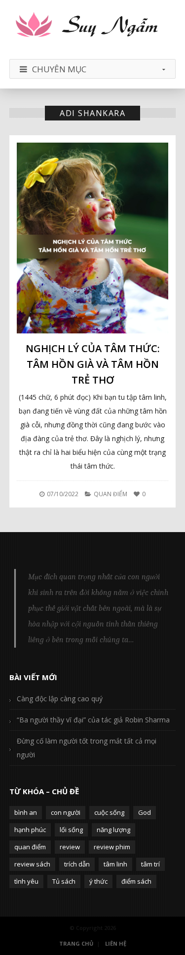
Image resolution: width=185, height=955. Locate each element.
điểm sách (136, 881)
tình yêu (26, 881)
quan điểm (30, 846)
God (144, 812)
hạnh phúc (30, 829)
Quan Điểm (110, 494)
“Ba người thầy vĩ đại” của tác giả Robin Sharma (93, 719)
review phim (112, 846)
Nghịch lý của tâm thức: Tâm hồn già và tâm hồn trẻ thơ (93, 364)
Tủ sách (63, 881)
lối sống (71, 829)
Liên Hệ (115, 943)
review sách (32, 864)
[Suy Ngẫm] (92, 25)
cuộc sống (109, 812)
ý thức (98, 881)
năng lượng (113, 829)
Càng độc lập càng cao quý (60, 698)
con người (65, 812)
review (70, 846)
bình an (25, 812)
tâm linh (115, 864)
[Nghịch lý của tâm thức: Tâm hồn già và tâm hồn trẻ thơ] (93, 238)
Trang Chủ (76, 943)
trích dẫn (77, 864)
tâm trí (150, 864)
